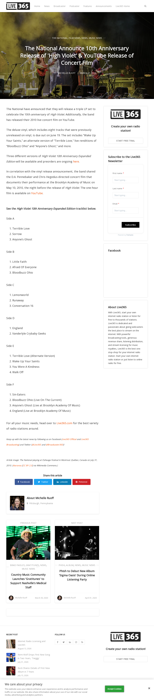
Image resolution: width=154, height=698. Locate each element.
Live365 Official (69, 439)
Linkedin (64, 481)
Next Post (77, 522)
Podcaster (74, 6)
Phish (62, 565)
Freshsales (129, 235)
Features (87, 6)
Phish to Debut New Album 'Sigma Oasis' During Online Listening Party (77, 575)
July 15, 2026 (23, 675)
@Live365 (36, 444)
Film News (74, 38)
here (76, 161)
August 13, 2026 (24, 648)
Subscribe (130, 224)
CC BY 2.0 (27, 465)
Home (37, 6)
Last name (117, 188)
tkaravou (17, 465)
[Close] (149, 688)
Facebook (25, 481)
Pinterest (83, 481)
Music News (95, 38)
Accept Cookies (115, 688)
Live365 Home (123, 6)
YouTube (37, 193)
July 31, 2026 (23, 662)
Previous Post (28, 522)
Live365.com (64, 423)
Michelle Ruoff (44, 498)
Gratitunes (32, 565)
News (47, 6)
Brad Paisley (17, 565)
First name (117, 173)
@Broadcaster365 (54, 444)
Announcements (104, 6)
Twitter (44, 481)
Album (70, 565)
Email (115, 203)
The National (60, 38)
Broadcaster (60, 6)
